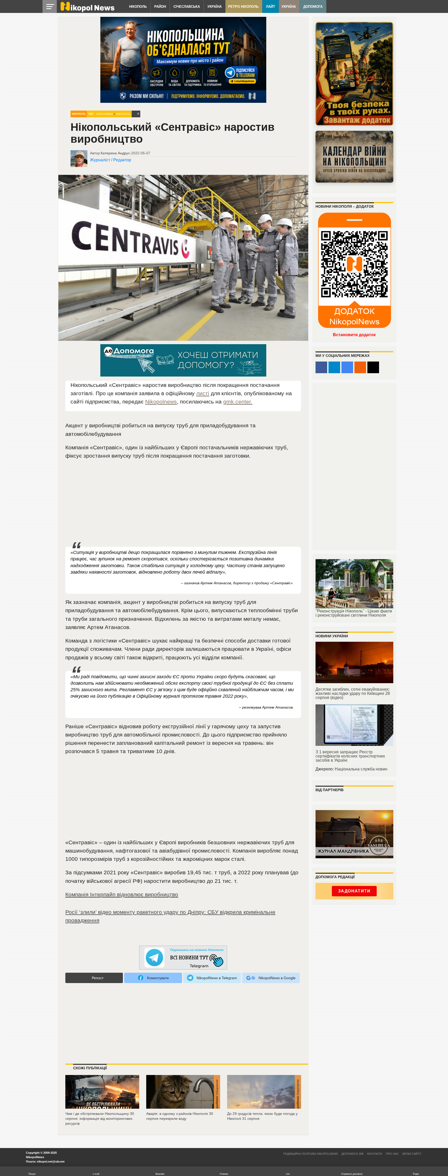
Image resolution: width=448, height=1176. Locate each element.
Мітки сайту (411, 1153)
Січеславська (186, 7)
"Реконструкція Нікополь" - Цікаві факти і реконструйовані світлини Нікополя (354, 613)
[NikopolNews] (183, 958)
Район (160, 7)
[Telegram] (334, 367)
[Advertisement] (183, 503)
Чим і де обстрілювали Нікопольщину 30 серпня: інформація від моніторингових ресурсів (99, 1118)
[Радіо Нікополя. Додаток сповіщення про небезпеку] (354, 74)
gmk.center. (237, 402)
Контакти (374, 1153)
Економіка (104, 114)
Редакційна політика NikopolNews (310, 1153)
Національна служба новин (361, 769)
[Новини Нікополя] (87, 11)
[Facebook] (321, 367)
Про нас (392, 1153)
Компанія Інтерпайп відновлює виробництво (121, 894)
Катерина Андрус (115, 153)
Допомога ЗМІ (352, 1153)
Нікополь (138, 7)
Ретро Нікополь (243, 7)
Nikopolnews (161, 402)
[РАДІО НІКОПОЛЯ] (354, 157)
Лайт (270, 7)
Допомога (313, 7)
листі (202, 393)
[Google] (347, 367)
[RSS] (360, 367)
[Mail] (373, 367)
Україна (214, 7)
